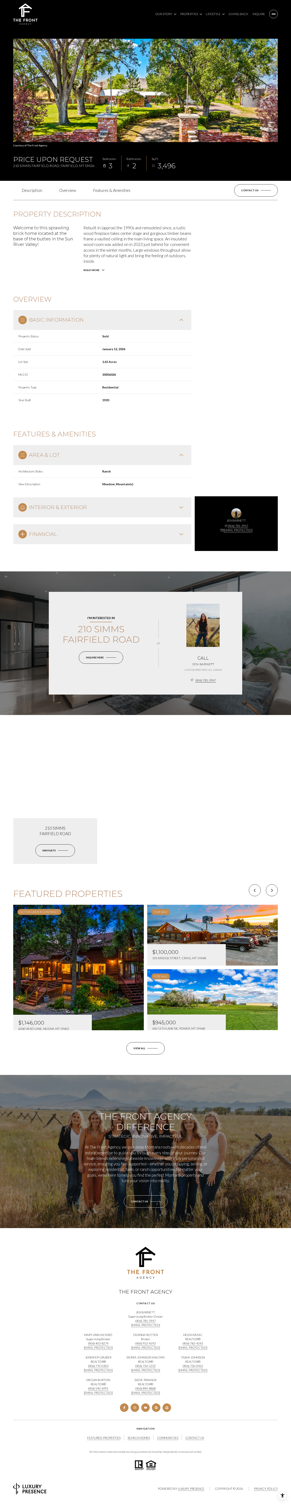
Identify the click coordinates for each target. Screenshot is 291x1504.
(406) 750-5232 (145, 1366)
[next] (272, 890)
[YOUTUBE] (145, 1407)
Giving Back (238, 14)
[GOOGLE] (156, 1407)
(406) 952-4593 (145, 1343)
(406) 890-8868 (145, 1388)
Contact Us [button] (194, 1438)
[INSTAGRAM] (135, 1407)
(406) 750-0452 (193, 1366)
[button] (256, 190)
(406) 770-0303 (98, 1366)
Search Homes (139, 1438)
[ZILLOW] (167, 1407)
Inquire (258, 14)
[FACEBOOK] (124, 1407)
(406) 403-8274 (98, 1343)
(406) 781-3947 (238, 526)
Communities (167, 1438)
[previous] (255, 890)
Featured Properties (104, 1438)
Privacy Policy (266, 1488)
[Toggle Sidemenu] (273, 14)
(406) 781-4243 (193, 1343)
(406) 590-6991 (98, 1388)
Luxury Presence (191, 1488)
